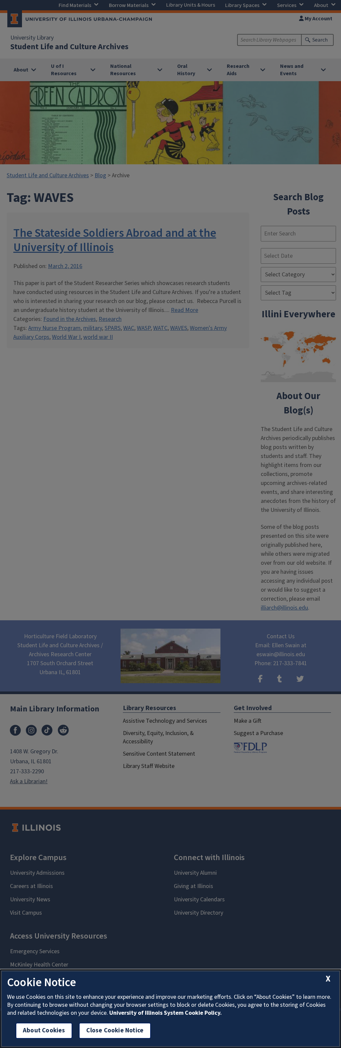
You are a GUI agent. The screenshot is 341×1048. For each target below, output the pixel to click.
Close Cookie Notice (115, 1030)
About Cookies (44, 1030)
